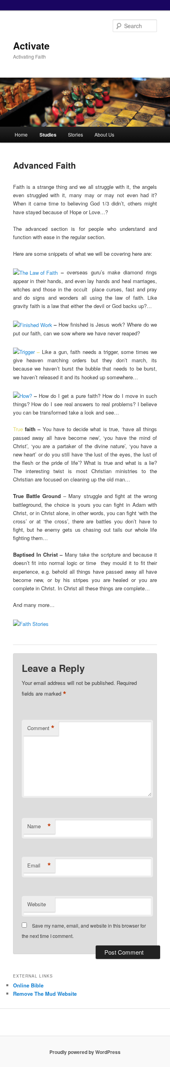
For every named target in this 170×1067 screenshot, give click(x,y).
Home (21, 134)
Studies (48, 134)
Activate (31, 45)
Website (36, 904)
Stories (75, 134)
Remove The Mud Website (45, 993)
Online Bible (28, 985)
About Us (104, 134)
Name (39, 826)
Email (39, 865)
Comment (41, 728)
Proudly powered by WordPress (85, 1052)
